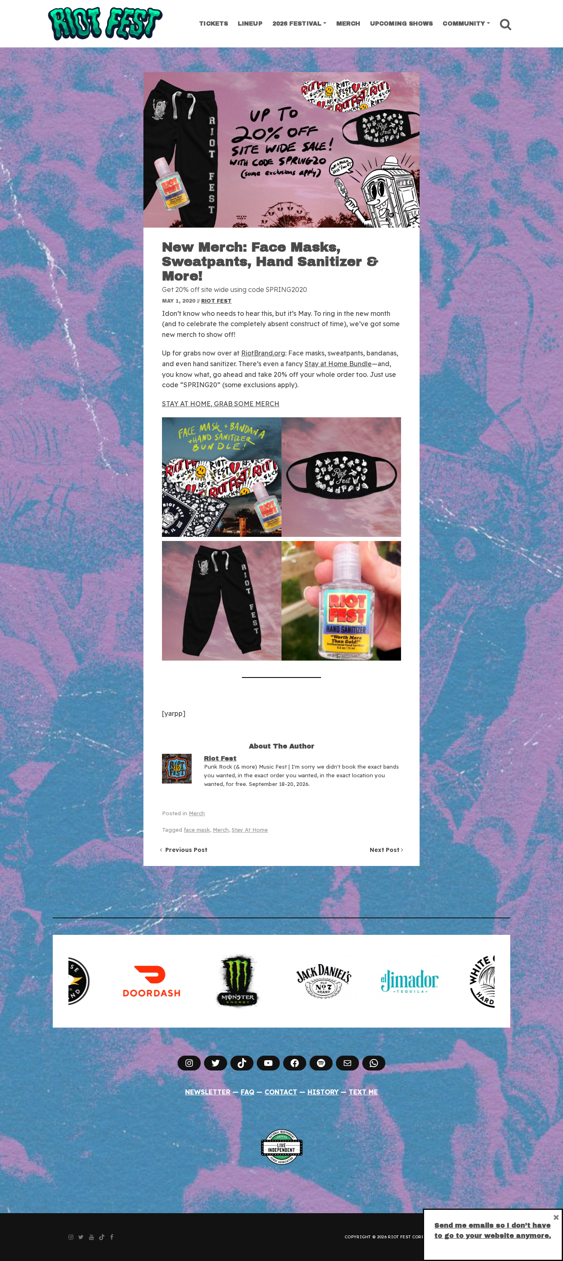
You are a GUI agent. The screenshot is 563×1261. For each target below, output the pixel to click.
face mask (197, 829)
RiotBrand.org (263, 353)
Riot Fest (216, 301)
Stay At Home (250, 829)
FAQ (247, 1092)
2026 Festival (296, 24)
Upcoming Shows (401, 24)
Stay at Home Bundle (338, 364)
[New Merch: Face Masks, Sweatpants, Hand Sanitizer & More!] (281, 150)
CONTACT (281, 1092)
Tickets (213, 24)
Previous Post (184, 850)
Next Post (385, 850)
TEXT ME (363, 1092)
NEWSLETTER (207, 1092)
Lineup (250, 24)
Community (464, 24)
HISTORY (323, 1092)
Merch (348, 24)
